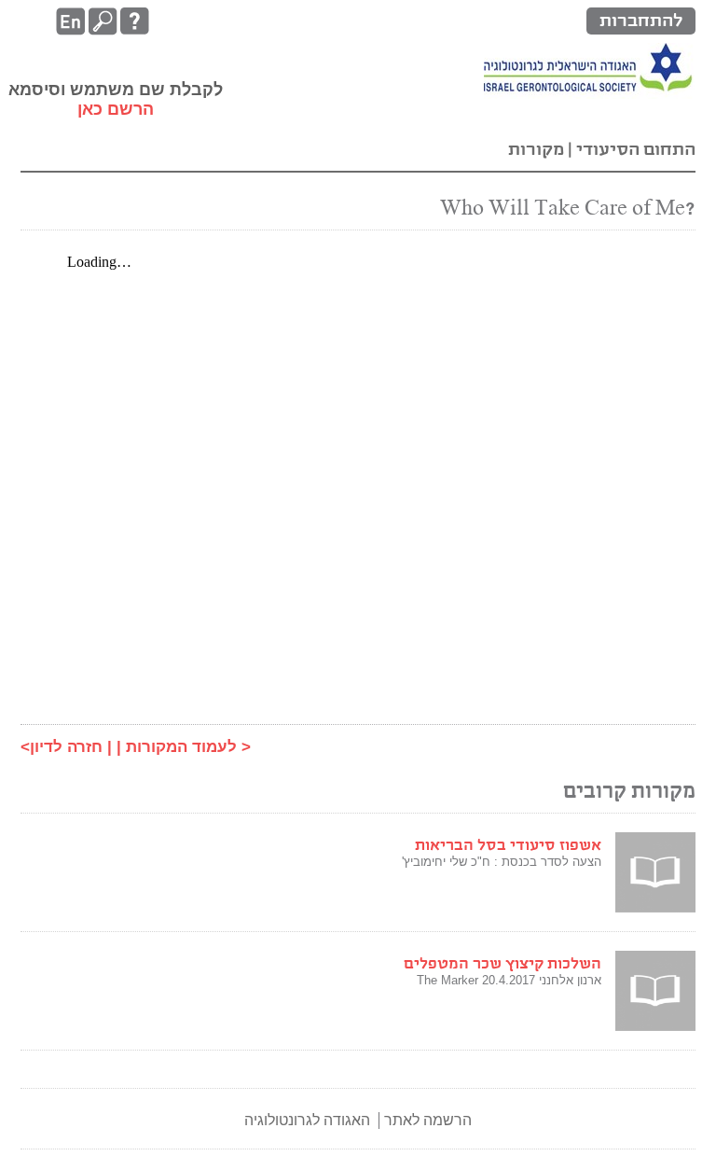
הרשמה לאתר (428, 1120)
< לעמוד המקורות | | (179, 747)
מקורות (536, 149)
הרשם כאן (115, 109)
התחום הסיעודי (633, 149)
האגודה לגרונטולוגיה (307, 1120)
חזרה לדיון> (62, 747)
